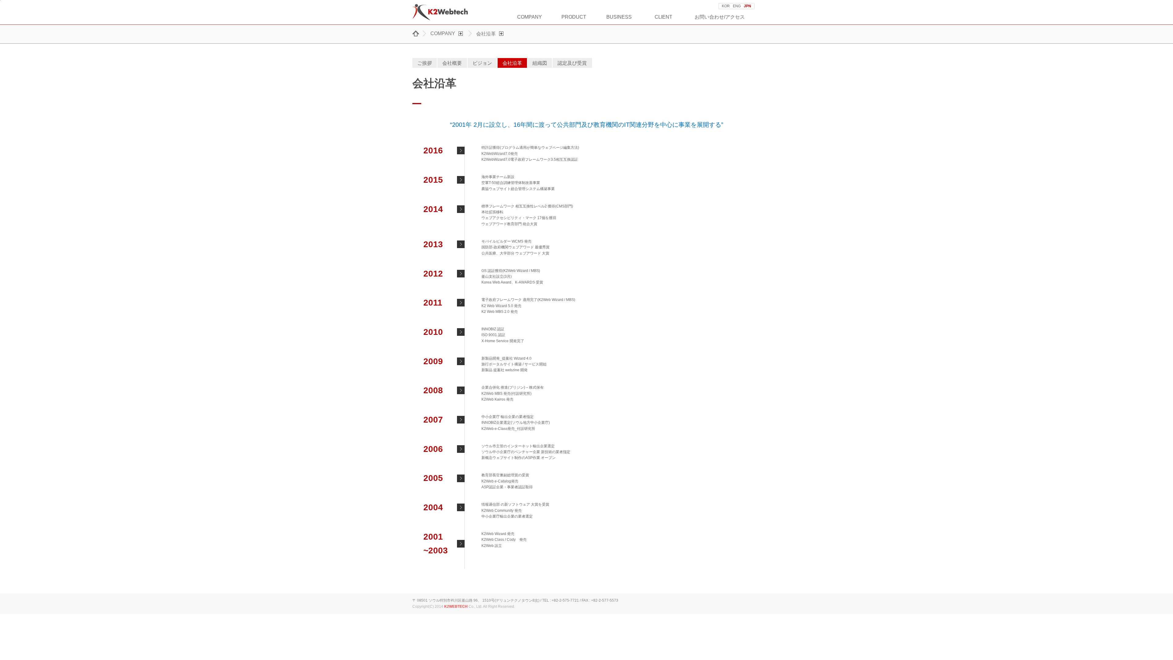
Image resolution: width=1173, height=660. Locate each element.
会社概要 (452, 63)
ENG (737, 6)
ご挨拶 (424, 63)
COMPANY (529, 17)
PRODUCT (573, 17)
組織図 (539, 63)
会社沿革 (512, 63)
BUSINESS (619, 17)
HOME (417, 33)
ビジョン (482, 63)
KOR (726, 6)
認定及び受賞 (572, 63)
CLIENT (663, 17)
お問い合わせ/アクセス (720, 17)
